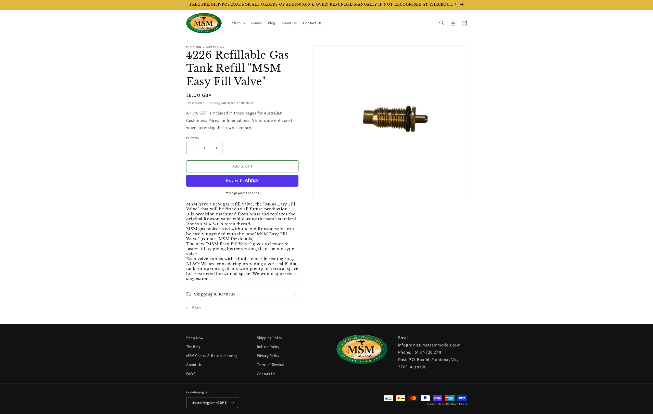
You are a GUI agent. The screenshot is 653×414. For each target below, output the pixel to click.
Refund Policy (268, 346)
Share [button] (197, 307)
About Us (194, 364)
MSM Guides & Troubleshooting (211, 355)
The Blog (193, 346)
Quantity (192, 138)
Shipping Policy (269, 337)
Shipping (213, 103)
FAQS (190, 373)
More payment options (242, 193)
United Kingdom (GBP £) (210, 402)
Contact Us (266, 373)
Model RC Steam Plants (452, 404)
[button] (238, 23)
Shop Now (195, 337)
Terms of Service (270, 364)
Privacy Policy (268, 355)
